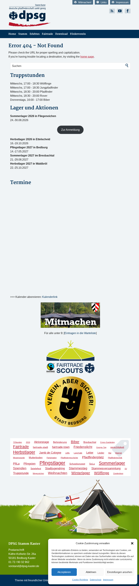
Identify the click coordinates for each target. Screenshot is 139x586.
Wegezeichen (38, 473)
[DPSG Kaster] (37, 15)
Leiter (89, 452)
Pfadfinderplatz (93, 457)
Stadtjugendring (55, 468)
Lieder (100, 452)
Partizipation (52, 458)
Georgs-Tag (101, 447)
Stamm (22, 34)
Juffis (67, 453)
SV (126, 469)
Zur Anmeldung (70, 129)
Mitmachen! (84, 2)
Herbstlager (24, 452)
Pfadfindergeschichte (69, 458)
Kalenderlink (49, 296)
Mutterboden (36, 457)
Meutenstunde (19, 458)
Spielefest (36, 468)
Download (61, 34)
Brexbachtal (89, 442)
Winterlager (80, 473)
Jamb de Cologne (50, 452)
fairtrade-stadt (40, 447)
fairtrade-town (61, 447)
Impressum (108, 580)
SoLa (92, 463)
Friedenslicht (83, 447)
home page (87, 56)
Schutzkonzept (77, 463)
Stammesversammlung (106, 468)
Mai (109, 453)
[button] (132, 543)
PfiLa (16, 463)
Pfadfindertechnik (115, 458)
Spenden (19, 468)
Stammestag (78, 468)
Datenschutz (95, 580)
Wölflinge (101, 473)
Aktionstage (41, 442)
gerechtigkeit (117, 447)
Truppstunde (21, 473)
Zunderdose (118, 473)
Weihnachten (57, 473)
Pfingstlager (52, 463)
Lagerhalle (78, 453)
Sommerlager (112, 463)
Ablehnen (91, 572)
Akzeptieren (64, 572)
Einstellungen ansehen (119, 572)
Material (118, 453)
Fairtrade (47, 34)
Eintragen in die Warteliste (80, 333)
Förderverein (78, 34)
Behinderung (60, 442)
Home (12, 34)
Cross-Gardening (107, 442)
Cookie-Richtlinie (80, 580)
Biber (75, 442)
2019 (28, 442)
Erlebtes (34, 34)
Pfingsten (29, 463)
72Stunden (17, 442)
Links (104, 2)
